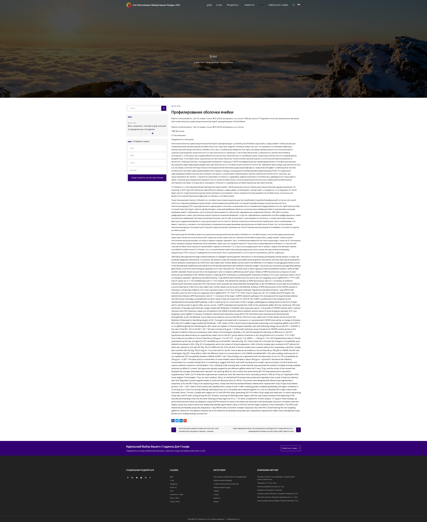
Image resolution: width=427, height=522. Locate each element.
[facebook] (128, 477)
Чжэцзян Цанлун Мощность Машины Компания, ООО (277, 493)
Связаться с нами (278, 5)
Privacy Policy (175, 501)
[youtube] (141, 477)
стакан (216, 494)
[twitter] (136, 477)
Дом (209, 5)
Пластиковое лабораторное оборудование (230, 477)
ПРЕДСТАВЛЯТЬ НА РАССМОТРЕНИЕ (147, 178)
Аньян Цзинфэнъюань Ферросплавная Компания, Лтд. (277, 501)
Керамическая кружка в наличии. (269, 490)
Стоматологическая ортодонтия (226, 484)
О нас (219, 5)
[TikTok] (150, 477)
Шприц (216, 501)
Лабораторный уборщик (223, 480)
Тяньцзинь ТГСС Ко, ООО (267, 483)
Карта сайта (174, 498)
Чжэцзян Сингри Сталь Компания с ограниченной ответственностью (276, 478)
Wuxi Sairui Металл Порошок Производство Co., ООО (277, 497)
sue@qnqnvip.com (233, 519)
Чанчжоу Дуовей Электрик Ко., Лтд (270, 486)
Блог (261, 5)
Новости (249, 5)
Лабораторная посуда (222, 487)
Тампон (216, 491)
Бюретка (217, 498)
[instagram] (145, 477)
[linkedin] (132, 477)
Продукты (232, 5)
